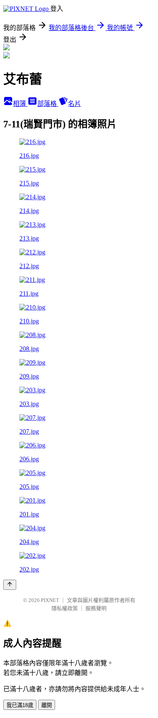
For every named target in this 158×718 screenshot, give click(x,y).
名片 (74, 103)
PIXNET (50, 600)
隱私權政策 (64, 608)
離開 (46, 705)
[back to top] (9, 585)
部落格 (47, 103)
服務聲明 (96, 608)
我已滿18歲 (19, 705)
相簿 (20, 103)
